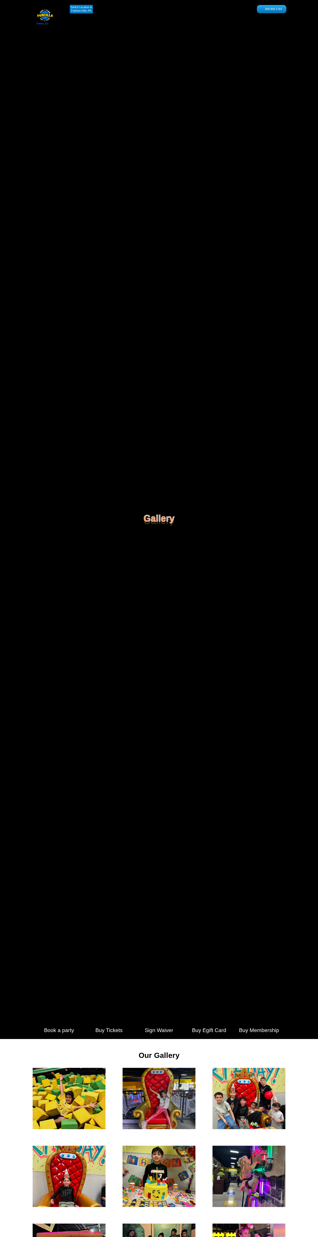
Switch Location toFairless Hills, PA (81, 9)
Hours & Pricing (130, 9)
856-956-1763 (273, 9)
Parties (176, 9)
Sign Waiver (159, 1030)
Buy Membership (259, 1030)
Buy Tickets (109, 1030)
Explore (222, 9)
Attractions (156, 9)
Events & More (199, 9)
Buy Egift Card (209, 1030)
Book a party (59, 1030)
